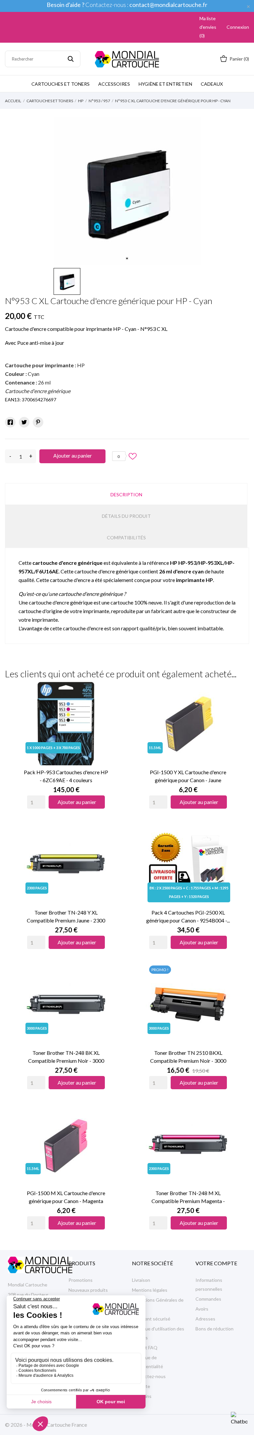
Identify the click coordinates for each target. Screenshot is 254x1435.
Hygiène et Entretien (165, 84)
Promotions (80, 1280)
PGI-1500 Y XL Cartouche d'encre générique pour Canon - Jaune (188, 776)
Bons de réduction (214, 1328)
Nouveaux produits (88, 1290)
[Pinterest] (38, 422)
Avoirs (201, 1309)
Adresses (205, 1319)
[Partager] (10, 422)
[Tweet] (24, 422)
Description (126, 494)
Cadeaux (212, 84)
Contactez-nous (149, 1376)
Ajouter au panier (72, 455)
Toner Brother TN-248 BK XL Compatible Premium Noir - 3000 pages (66, 1057)
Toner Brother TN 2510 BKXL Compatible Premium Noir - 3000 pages (188, 1057)
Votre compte (216, 1263)
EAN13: (13, 399)
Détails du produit (126, 516)
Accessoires (114, 84)
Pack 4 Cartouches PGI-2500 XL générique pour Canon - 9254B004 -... (188, 916)
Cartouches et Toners (60, 84)
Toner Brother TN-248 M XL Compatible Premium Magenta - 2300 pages (188, 1197)
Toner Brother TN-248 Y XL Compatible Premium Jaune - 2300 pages (66, 916)
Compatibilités (126, 537)
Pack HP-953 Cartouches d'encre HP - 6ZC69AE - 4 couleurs (66, 776)
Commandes (208, 1299)
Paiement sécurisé (151, 1319)
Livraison (141, 1280)
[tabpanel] (127, 191)
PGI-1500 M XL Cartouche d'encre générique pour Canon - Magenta (66, 1197)
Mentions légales (149, 1290)
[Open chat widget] (239, 1420)
